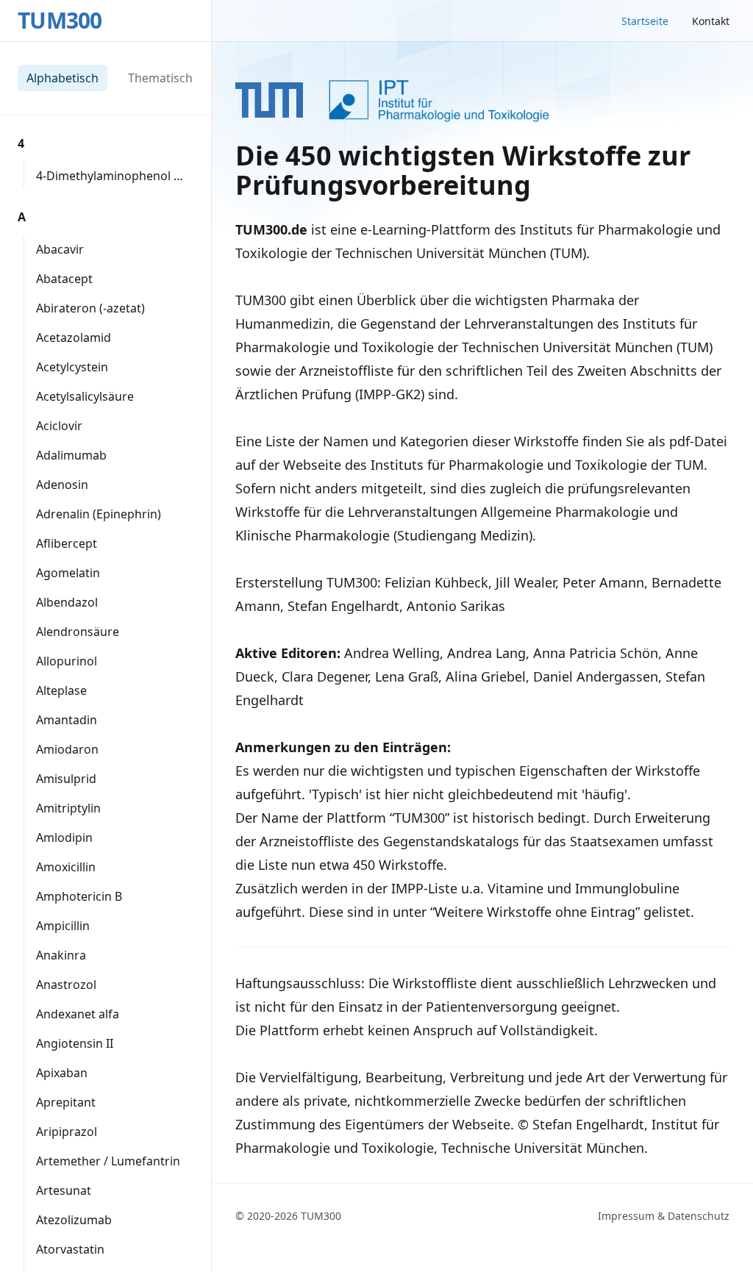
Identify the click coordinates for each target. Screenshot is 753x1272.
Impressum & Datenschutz (663, 1216)
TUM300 (60, 20)
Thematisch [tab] (160, 78)
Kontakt (710, 21)
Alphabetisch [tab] (62, 78)
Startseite (644, 21)
